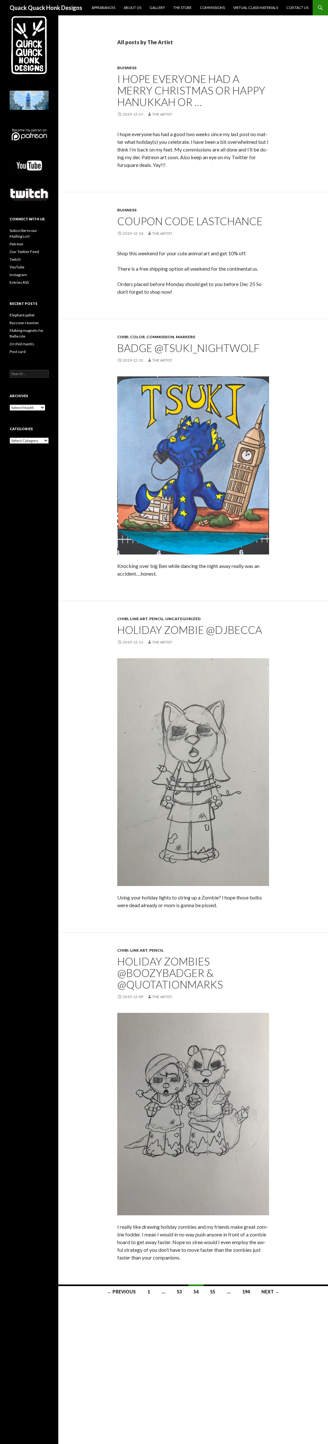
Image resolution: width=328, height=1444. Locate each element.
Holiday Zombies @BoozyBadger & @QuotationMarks (170, 973)
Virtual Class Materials (255, 7)
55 (212, 1291)
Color (137, 336)
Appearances (103, 7)
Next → (270, 1291)
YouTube (17, 267)
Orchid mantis (22, 343)
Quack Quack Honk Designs (46, 7)
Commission (160, 336)
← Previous (121, 1291)
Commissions (212, 7)
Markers (185, 336)
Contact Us (297, 7)
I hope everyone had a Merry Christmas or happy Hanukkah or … (191, 90)
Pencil (156, 618)
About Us (132, 7)
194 (246, 1291)
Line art (139, 618)
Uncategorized (183, 618)
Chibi (122, 336)
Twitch (15, 259)
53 (179, 1291)
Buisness (126, 67)
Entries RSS (19, 282)
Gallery (157, 7)
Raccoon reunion (24, 322)
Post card (18, 351)
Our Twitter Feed (24, 251)
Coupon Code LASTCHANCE (190, 221)
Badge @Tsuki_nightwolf (188, 347)
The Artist (162, 114)
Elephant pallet (22, 315)
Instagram (18, 274)
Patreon (16, 244)
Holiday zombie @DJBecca (189, 629)
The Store (182, 7)
